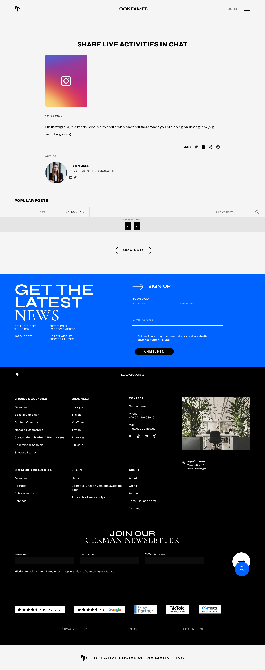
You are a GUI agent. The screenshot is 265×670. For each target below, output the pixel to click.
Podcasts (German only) (88, 497)
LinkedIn (77, 445)
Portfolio (20, 485)
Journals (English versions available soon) (97, 487)
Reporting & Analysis (29, 445)
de (230, 8)
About (133, 478)
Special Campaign (27, 414)
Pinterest (78, 437)
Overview (21, 407)
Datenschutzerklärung (154, 339)
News (75, 478)
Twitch (76, 429)
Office (133, 485)
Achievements (24, 493)
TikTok (76, 414)
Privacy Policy (74, 629)
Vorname (139, 303)
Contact (134, 508)
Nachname (186, 303)
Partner (134, 493)
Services (20, 501)
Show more (133, 250)
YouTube (78, 422)
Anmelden (154, 352)
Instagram (78, 407)
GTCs (134, 629)
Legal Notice (192, 629)
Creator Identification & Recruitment (39, 437)
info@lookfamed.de (142, 428)
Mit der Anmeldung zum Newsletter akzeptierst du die (172, 338)
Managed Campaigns (29, 429)
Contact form (138, 406)
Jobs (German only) (142, 501)
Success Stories (26, 452)
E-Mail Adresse (143, 319)
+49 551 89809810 (141, 417)
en (236, 8)
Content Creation (26, 422)
